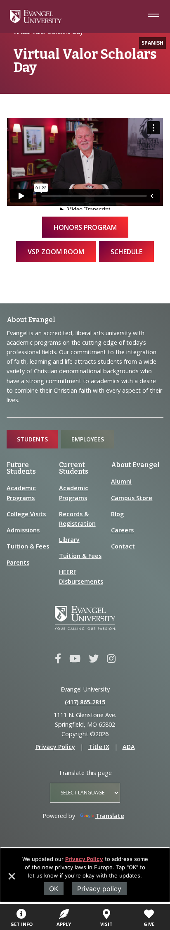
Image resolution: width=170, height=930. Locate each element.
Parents (18, 562)
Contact (123, 546)
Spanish (152, 42)
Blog (117, 514)
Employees (87, 439)
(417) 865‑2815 (85, 702)
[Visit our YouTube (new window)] (74, 659)
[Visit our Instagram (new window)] (111, 659)
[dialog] (85, 875)
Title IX (98, 747)
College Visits (26, 514)
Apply (64, 924)
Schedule (126, 251)
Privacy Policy (84, 859)
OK (53, 889)
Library (69, 540)
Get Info (21, 924)
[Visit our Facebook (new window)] (58, 659)
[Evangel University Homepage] (35, 20)
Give (149, 924)
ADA (129, 747)
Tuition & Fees (28, 546)
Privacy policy (99, 889)
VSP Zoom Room (56, 251)
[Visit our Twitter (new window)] (94, 659)
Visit (106, 924)
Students (32, 439)
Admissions (23, 530)
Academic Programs (21, 492)
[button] (11, 879)
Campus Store (131, 498)
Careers (122, 530)
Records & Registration (77, 518)
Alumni (121, 481)
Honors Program (85, 227)
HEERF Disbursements (81, 576)
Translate (109, 815)
